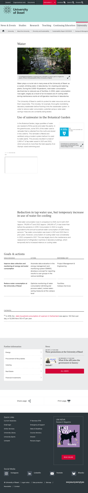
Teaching (46, 25)
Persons (78, 3)
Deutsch (8, 2)
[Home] (3, 31)
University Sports (9, 437)
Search (69, 3)
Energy (8, 352)
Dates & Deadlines (36, 429)
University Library (10, 433)
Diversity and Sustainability (41, 31)
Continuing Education (64, 25)
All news (65, 371)
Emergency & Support (37, 425)
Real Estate (9, 371)
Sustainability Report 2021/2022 (62, 31)
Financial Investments (13, 378)
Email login (7, 425)
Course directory (35, 433)
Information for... (49, 2)
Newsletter (7, 486)
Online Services (9, 429)
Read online (68, 457)
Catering (9, 365)
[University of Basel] (15, 10)
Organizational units (19, 2)
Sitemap (48, 482)
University (82, 25)
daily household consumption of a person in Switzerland (37, 316)
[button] (24, 401)
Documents (31, 2)
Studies (22, 25)
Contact (17, 486)
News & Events (8, 25)
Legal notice (25, 482)
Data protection (38, 482)
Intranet (32, 437)
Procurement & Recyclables (15, 359)
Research (34, 25)
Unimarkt (7, 441)
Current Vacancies (10, 421)
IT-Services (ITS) (35, 421)
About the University (23, 31)
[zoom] (44, 61)
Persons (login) (35, 441)
